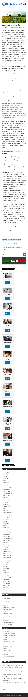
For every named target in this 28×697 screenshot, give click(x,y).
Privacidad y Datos (7, 613)
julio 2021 (5, 587)
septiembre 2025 (7, 493)
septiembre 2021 (7, 583)
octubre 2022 (6, 559)
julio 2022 (5, 564)
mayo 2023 (6, 546)
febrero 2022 (6, 574)
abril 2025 (5, 502)
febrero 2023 (6, 551)
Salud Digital (6, 617)
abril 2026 (5, 480)
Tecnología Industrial (8, 622)
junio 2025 (6, 499)
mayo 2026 (6, 478)
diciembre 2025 (7, 487)
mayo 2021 (6, 591)
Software (22, 27)
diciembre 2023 (7, 532)
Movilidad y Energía (8, 609)
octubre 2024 (6, 514)
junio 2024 (6, 521)
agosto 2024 (6, 517)
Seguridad (5, 619)
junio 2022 (5, 566)
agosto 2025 (6, 495)
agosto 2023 (6, 540)
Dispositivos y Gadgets (9, 600)
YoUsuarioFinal (14, 27)
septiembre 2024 (7, 516)
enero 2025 (6, 508)
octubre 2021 (6, 581)
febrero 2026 (6, 484)
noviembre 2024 (7, 512)
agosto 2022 (6, 562)
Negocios (5, 611)
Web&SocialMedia (7, 624)
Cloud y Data (6, 598)
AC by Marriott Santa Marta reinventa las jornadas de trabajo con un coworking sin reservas (12, 667)
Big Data (4, 239)
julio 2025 (5, 497)
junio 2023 (5, 544)
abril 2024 (5, 525)
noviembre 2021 (7, 579)
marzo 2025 (6, 504)
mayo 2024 (6, 523)
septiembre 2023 (7, 538)
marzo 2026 (6, 482)
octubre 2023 (6, 536)
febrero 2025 (6, 506)
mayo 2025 (6, 501)
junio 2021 (5, 589)
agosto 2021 (6, 585)
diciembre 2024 (7, 510)
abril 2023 (5, 547)
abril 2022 (5, 570)
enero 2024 (6, 531)
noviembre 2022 (7, 557)
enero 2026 (6, 486)
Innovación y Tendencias (9, 607)
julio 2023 (5, 542)
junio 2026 (6, 476)
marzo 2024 (6, 527)
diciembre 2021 (7, 577)
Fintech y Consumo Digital (9, 602)
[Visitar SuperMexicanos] (14, 260)
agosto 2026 (6, 472)
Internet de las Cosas (12, 239)
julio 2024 (5, 519)
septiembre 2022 (7, 561)
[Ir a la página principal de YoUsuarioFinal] (14, 2)
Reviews (5, 615)
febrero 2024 (6, 529)
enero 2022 (6, 576)
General (5, 604)
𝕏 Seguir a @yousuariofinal (8, 268)
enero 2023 (6, 553)
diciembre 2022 (7, 555)
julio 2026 (5, 474)
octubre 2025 (6, 491)
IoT (20, 239)
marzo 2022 (6, 572)
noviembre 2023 (7, 534)
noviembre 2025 (7, 489)
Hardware (5, 605)
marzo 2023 (6, 549)
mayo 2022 (6, 568)
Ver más (7, 282)
